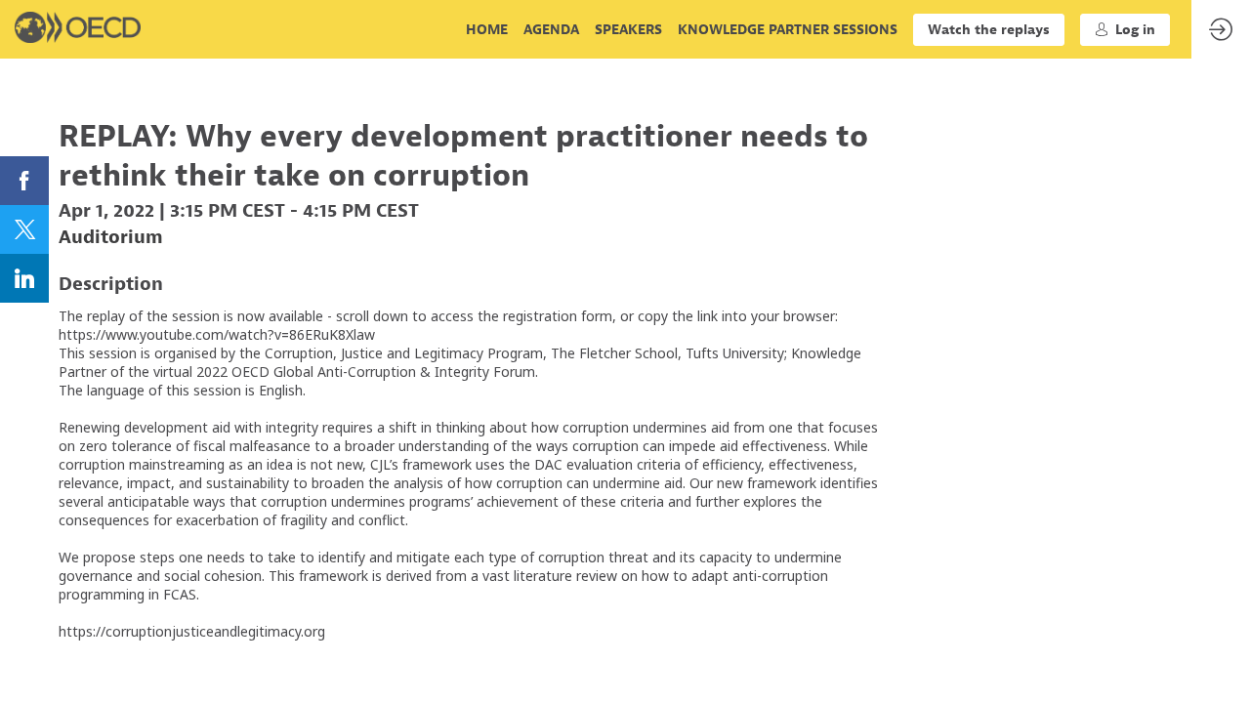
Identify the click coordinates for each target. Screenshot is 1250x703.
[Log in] (1220, 29)
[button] (988, 30)
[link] (487, 29)
